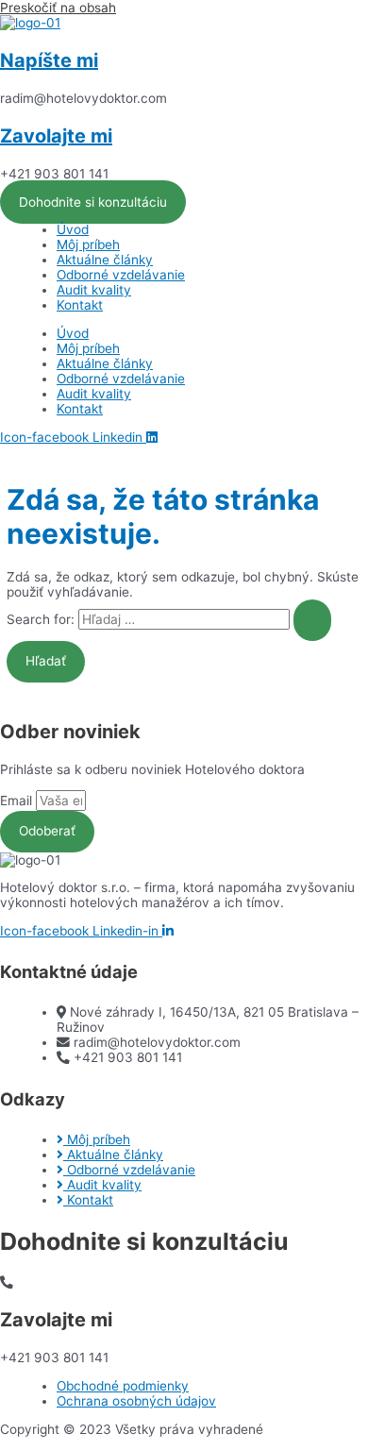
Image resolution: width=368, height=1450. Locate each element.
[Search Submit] (312, 620)
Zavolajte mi (56, 136)
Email (18, 800)
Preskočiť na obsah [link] (58, 7)
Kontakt (80, 304)
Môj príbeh (88, 244)
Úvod (73, 229)
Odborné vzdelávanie (121, 274)
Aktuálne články (105, 259)
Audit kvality (94, 289)
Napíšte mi (49, 60)
